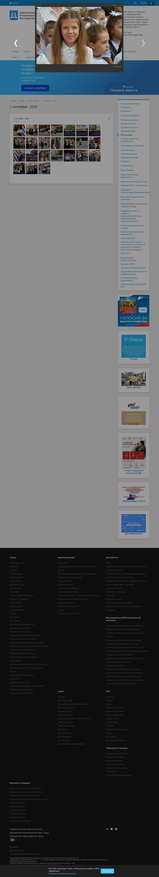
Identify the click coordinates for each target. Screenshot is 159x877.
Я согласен (107, 871)
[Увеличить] (119, 5)
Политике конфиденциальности (62, 873)
